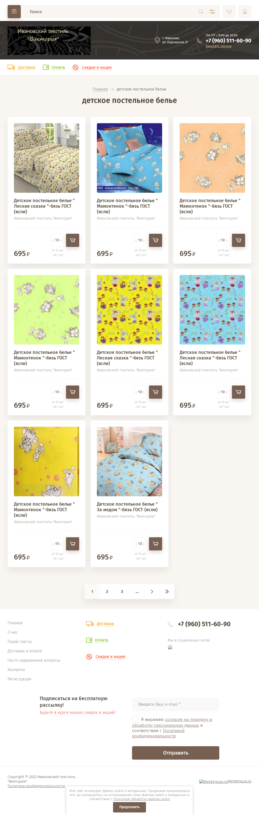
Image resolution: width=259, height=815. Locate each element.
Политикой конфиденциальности (158, 733)
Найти (201, 11)
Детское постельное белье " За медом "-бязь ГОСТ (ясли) (127, 506)
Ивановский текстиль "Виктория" (43, 218)
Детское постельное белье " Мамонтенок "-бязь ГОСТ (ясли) (127, 206)
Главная (100, 89)
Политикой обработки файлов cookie (141, 799)
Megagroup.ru (239, 781)
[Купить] (72, 240)
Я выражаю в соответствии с (172, 728)
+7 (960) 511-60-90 (228, 40)
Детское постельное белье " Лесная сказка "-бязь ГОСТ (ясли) (44, 206)
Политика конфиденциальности (36, 786)
